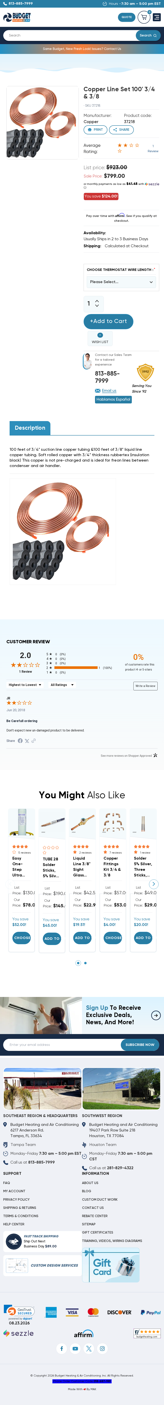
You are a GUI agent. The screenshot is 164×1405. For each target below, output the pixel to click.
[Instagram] (102, 1348)
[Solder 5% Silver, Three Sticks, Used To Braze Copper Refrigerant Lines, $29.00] (143, 822)
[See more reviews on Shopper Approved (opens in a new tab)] (33, 741)
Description (30, 428)
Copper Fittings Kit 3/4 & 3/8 (112, 867)
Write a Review (145, 686)
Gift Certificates (97, 1232)
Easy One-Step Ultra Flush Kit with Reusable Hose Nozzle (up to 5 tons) (21, 867)
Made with (75, 1389)
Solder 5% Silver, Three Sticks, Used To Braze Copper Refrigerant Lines (143, 867)
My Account (14, 1191)
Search (146, 35)
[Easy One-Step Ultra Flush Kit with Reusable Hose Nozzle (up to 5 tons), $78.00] (21, 822)
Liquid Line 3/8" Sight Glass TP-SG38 (82, 867)
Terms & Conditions (20, 1216)
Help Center (13, 1224)
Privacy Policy (16, 1199)
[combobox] (72, 35)
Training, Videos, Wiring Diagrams (112, 1241)
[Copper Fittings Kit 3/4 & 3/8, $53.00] (112, 822)
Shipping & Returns (19, 1208)
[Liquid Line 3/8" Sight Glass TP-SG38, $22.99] (82, 822)
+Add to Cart (108, 321)
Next (154, 884)
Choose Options (22, 938)
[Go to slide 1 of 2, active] (78, 963)
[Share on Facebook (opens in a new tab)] (20, 741)
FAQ (6, 1183)
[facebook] (61, 1348)
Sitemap (89, 1224)
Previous (10, 884)
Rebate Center (94, 1216)
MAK (93, 1389)
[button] (121, 185)
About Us (90, 1183)
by (88, 1389)
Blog (86, 1191)
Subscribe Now (140, 1045)
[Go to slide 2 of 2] (85, 963)
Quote (127, 17)
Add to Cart (53, 939)
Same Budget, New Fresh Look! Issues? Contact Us (82, 49)
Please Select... (104, 282)
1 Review (31, 672)
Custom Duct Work (100, 1199)
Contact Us (93, 1208)
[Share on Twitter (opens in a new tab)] (27, 741)
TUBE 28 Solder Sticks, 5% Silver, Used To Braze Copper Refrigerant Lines (52, 868)
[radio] (82, 654)
